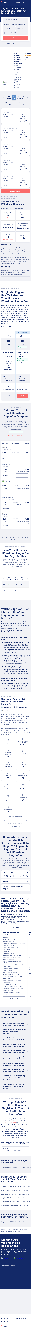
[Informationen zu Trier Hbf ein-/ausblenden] (27, 1150)
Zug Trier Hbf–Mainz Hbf (9, 1168)
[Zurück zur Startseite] (4, 2)
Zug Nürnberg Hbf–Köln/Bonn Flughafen (14, 1190)
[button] (9, 28)
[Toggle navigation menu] (29, 2)
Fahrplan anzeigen (8, 239)
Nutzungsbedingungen (18, 1318)
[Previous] (3, 578)
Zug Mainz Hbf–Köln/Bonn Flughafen (12, 1194)
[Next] (27, 97)
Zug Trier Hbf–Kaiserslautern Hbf (11, 1205)
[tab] (8, 103)
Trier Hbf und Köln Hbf (9, 1123)
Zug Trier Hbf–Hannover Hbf (10, 1201)
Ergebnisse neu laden (14, 435)
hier (19, 539)
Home (3, 1230)
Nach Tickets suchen (8, 218)
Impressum (5, 1318)
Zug (8, 1230)
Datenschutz (5, 1321)
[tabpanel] (15, 967)
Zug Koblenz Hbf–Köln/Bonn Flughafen (13, 1222)
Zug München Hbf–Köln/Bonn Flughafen (14, 1186)
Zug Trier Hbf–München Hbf (10, 1198)
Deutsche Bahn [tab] (15, 927)
